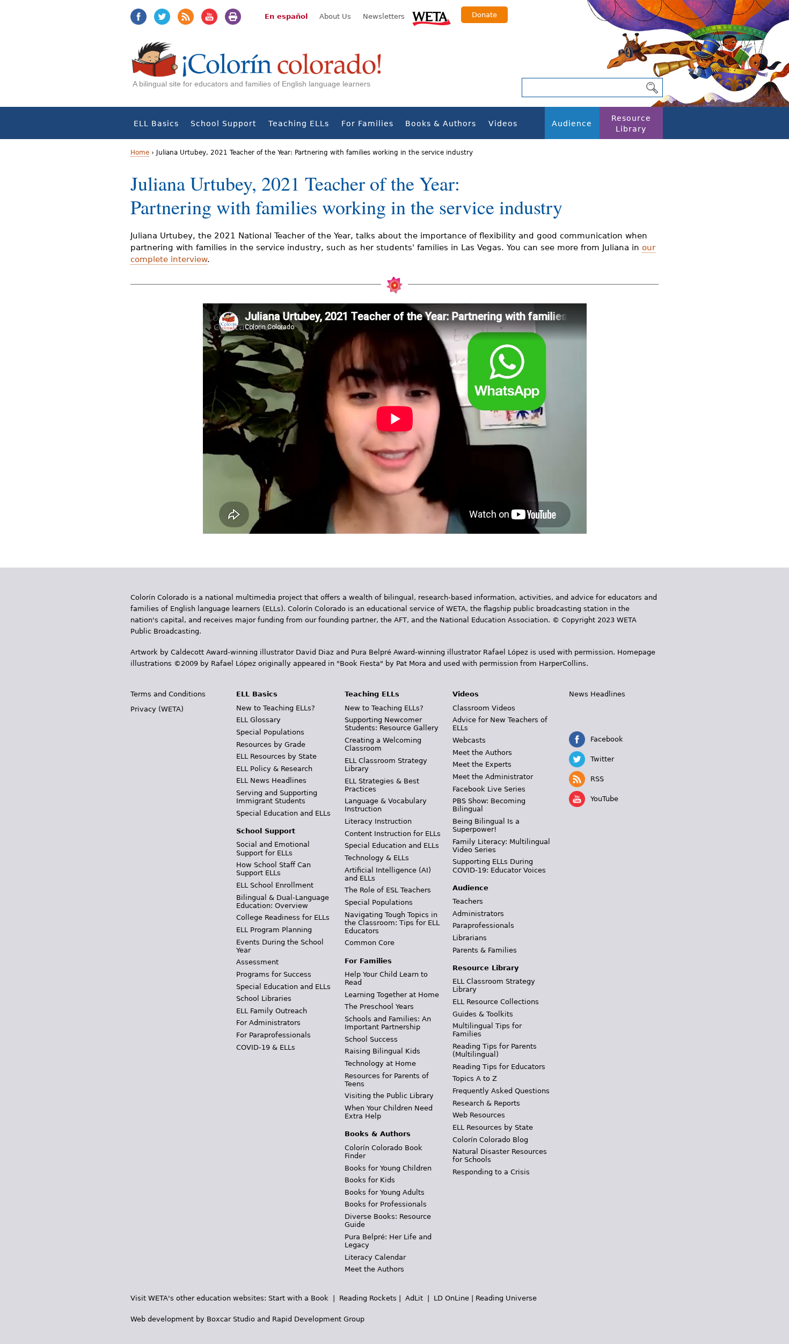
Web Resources (478, 1115)
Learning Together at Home (392, 995)
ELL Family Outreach (271, 1011)
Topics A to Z (474, 1078)
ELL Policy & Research (274, 769)
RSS (186, 17)
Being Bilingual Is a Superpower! (486, 825)
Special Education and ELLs (283, 813)
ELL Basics (156, 123)
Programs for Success (273, 974)
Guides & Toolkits (482, 1014)
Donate (484, 15)
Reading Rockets (368, 1298)
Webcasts (469, 740)
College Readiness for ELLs (283, 917)
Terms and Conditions (168, 694)
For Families (367, 123)
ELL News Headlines (271, 780)
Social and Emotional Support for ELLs (273, 848)
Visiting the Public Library (389, 1096)
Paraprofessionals (483, 925)
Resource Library (631, 123)
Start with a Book (298, 1298)
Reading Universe (506, 1298)
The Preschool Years (379, 1006)
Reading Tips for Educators (498, 1067)
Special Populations (270, 732)
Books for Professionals (386, 1204)
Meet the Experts (482, 764)
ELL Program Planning (274, 930)
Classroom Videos (483, 708)
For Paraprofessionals (273, 1035)
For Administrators (268, 1023)
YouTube (209, 17)
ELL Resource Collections (495, 1002)
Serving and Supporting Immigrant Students (276, 797)
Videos (502, 123)
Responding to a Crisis (491, 1172)
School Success (371, 1039)
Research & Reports (486, 1103)
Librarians (469, 938)
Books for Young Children (388, 1168)
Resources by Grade (270, 744)
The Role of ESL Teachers (388, 890)
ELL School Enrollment (274, 885)
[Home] (262, 70)
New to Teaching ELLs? (275, 708)
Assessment (257, 962)
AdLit (414, 1298)
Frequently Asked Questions (501, 1091)
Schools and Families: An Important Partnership (388, 1023)
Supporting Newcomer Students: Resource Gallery (392, 724)
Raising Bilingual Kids (382, 1051)
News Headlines (597, 694)
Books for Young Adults (385, 1192)
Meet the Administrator (492, 777)
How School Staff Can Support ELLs (273, 869)
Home (139, 152)
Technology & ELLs (377, 858)
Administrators (478, 914)
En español (286, 16)
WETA (431, 17)
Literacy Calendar (375, 1257)
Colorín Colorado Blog (490, 1140)
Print (233, 17)
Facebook (138, 17)
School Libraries (263, 998)
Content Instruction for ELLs (393, 834)
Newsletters (384, 16)
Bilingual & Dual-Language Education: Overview (282, 901)
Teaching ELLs (298, 123)
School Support (223, 123)
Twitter (162, 17)
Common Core (369, 943)
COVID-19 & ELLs (265, 1047)
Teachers (467, 901)
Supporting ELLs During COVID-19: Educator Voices (499, 866)
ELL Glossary (258, 720)
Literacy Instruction (378, 821)
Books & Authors (440, 123)
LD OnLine (451, 1298)
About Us (335, 16)
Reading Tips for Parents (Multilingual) (494, 1050)
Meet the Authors (374, 1269)
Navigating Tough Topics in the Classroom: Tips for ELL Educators (392, 923)
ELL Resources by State (276, 756)
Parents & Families (484, 950)
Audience (572, 123)
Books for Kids (370, 1180)
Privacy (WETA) (157, 709)
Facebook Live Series (488, 789)
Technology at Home (380, 1063)
